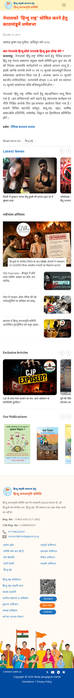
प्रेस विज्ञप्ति (8, 557)
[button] (68, 151)
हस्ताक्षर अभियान (48, 551)
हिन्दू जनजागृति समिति (26, 7)
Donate (48, 599)
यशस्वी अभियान (48, 563)
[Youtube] (52, 672)
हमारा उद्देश (8, 545)
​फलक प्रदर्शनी (9, 592)
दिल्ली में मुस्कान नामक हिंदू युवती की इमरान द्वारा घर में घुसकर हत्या (28, 199)
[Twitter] (47, 672)
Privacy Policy (44, 682)
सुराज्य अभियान (10, 604)
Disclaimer (28, 682)
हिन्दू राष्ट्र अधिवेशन (12, 579)
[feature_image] (30, 175)
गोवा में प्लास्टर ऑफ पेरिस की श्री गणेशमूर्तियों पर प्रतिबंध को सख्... (19, 299)
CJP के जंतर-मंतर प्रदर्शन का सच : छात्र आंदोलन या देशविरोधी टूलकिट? (26, 400)
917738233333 (16, 532)
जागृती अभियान (48, 545)
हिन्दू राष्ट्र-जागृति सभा (13, 586)
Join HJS (47, 605)
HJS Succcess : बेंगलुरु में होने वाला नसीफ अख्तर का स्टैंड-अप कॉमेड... (19, 277)
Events (48, 612)
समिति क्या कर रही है (13, 551)
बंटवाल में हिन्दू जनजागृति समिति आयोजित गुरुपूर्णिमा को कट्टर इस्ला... (21, 323)
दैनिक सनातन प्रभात (23, 127)
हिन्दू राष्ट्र (29, 141)
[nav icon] (64, 5)
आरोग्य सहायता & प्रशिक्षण (15, 598)
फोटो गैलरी (8, 563)
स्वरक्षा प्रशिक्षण (10, 610)
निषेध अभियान (47, 557)
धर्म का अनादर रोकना (13, 617)
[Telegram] (58, 672)
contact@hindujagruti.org (23, 537)
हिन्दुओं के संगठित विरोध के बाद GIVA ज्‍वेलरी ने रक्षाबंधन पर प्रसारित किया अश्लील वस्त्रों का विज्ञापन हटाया (37, 263)
